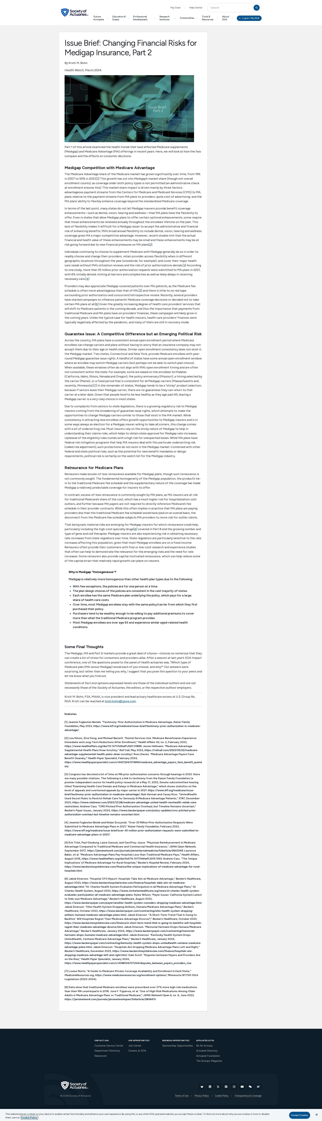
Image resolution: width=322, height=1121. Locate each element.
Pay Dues (175, 7)
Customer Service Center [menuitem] (108, 1045)
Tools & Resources (207, 18)
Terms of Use (182, 1095)
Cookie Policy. (29, 1117)
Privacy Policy (202, 1095)
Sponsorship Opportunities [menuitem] (177, 1045)
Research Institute (164, 18)
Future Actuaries (98, 18)
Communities (187, 18)
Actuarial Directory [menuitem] (207, 1050)
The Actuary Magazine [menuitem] (209, 1060)
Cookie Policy (222, 1095)
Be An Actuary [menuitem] (204, 1045)
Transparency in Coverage (248, 1095)
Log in (250, 18)
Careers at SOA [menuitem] (137, 1050)
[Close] (316, 1114)
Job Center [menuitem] (134, 1045)
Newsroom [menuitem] (100, 1055)
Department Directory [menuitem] (107, 1050)
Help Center (195, 7)
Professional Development (140, 18)
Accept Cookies (299, 1115)
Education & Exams (119, 18)
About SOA (225, 18)
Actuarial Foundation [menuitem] (208, 1055)
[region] (161, 1115)
